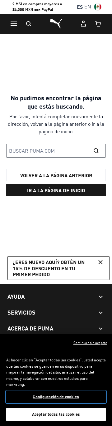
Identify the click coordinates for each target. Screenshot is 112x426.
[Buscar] (28, 23)
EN (87, 7)
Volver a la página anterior (56, 175)
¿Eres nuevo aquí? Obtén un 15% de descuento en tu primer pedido (49, 268)
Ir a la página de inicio (56, 190)
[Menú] (13, 23)
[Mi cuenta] (83, 23)
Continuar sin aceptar (90, 342)
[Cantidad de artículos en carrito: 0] (98, 23)
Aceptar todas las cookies (56, 414)
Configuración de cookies (56, 396)
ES (80, 7)
